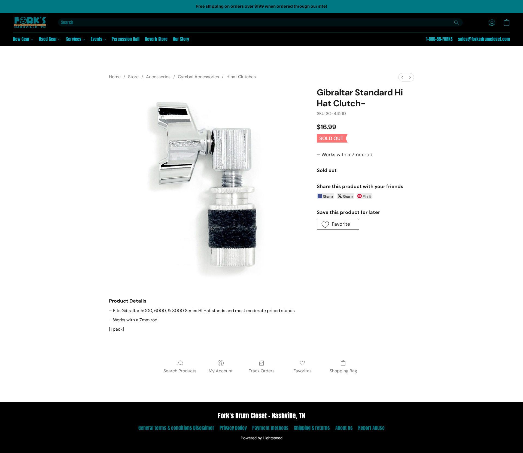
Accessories (158, 77)
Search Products (179, 371)
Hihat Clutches (241, 77)
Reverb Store (156, 39)
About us (344, 427)
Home (115, 77)
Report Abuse (371, 427)
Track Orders (262, 371)
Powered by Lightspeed (261, 438)
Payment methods (270, 427)
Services (74, 39)
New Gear (22, 39)
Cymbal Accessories (198, 77)
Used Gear (48, 39)
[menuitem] (402, 77)
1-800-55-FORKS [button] (439, 39)
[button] (30, 22)
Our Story (181, 39)
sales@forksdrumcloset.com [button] (484, 39)
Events (97, 39)
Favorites (302, 371)
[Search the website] (456, 22)
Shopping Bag (343, 371)
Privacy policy (233, 427)
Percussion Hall (125, 39)
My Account (221, 371)
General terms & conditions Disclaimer (176, 427)
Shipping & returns (312, 427)
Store (133, 77)
